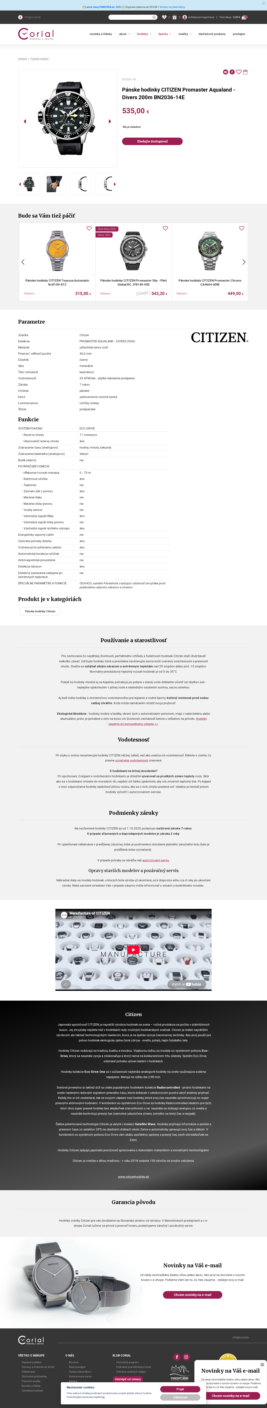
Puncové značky (31, 1381)
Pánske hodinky (40, 58)
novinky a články (101, 34)
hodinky (142, 34)
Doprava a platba (31, 1362)
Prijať (180, 1389)
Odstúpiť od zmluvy (128, 1379)
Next (244, 262)
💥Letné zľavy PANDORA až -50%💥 (103, 7)
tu (103, 1396)
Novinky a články (31, 1385)
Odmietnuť (180, 1397)
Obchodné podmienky (34, 1376)
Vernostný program (127, 1362)
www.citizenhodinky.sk (133, 1176)
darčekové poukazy (212, 34)
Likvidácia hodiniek (32, 1390)
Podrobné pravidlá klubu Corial (133, 1367)
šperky (163, 34)
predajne (239, 34)
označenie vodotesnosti (131, 760)
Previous (23, 262)
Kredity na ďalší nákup (172, 7)
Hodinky (22, 58)
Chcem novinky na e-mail (192, 1295)
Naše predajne (77, 1367)
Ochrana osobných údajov (131, 1371)
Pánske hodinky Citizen (40, 611)
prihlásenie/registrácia (201, 17)
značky (183, 34)
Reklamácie (28, 1371)
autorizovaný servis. (156, 860)
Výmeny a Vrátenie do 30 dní (38, 1367)
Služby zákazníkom (80, 1371)
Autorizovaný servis (80, 1376)
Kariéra (73, 1381)
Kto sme (73, 1362)
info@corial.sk (32, 17)
